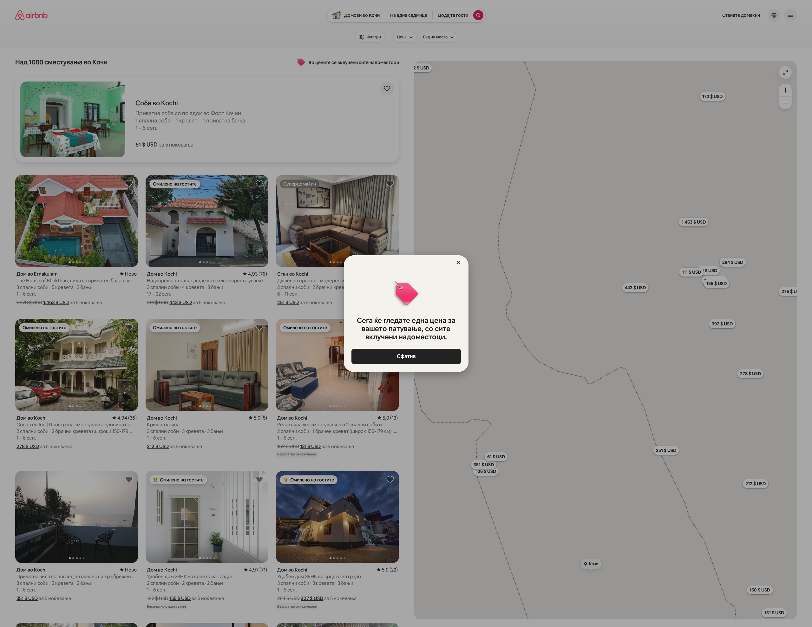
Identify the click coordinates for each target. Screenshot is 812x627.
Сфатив (406, 356)
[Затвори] (458, 262)
